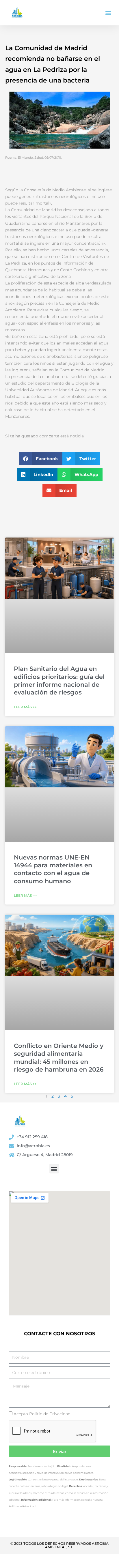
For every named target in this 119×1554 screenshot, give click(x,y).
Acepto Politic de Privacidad (42, 1413)
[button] (108, 12)
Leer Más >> (25, 707)
